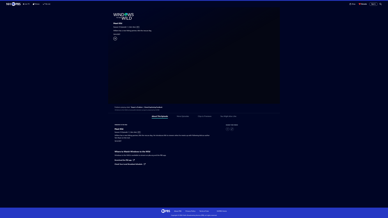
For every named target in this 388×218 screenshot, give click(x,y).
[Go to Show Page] (196, 16)
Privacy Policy (190, 211)
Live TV (27, 4)
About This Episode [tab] (160, 116)
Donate (364, 4)
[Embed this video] (227, 129)
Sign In (373, 4)
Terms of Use (204, 211)
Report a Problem (137, 107)
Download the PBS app (123, 160)
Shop (353, 4)
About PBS (177, 211)
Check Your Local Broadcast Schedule (129, 164)
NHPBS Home (222, 211)
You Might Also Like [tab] (228, 116)
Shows (37, 4)
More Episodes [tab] (183, 116)
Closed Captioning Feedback (153, 107)
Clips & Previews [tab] (204, 116)
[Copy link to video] (232, 129)
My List (47, 4)
